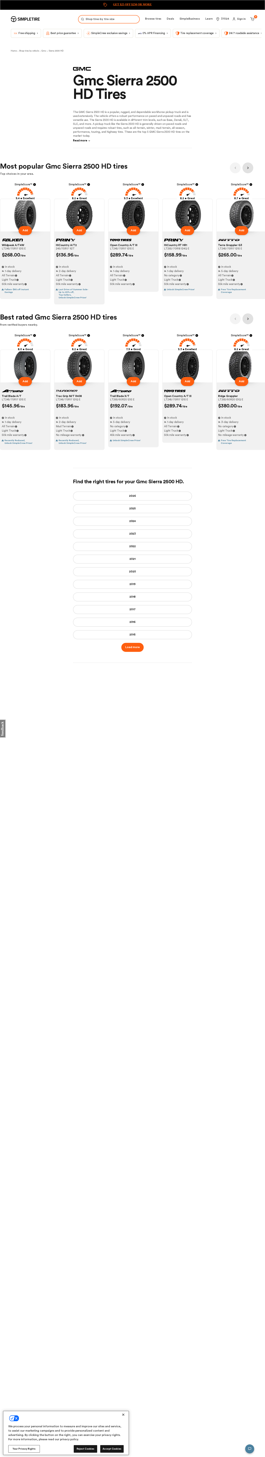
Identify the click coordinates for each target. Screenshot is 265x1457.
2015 (132, 634)
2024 (132, 521)
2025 (132, 508)
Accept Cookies (112, 1449)
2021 (132, 559)
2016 (132, 622)
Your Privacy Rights (24, 1449)
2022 (132, 546)
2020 (132, 571)
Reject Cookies (85, 1449)
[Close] (123, 1415)
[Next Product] (247, 167)
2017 (132, 609)
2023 (132, 533)
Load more (132, 647)
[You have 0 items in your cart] (251, 19)
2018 (132, 596)
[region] (66, 1433)
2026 (132, 496)
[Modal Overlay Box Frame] (132, 5)
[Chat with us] (249, 1448)
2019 (132, 584)
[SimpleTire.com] (25, 19)
